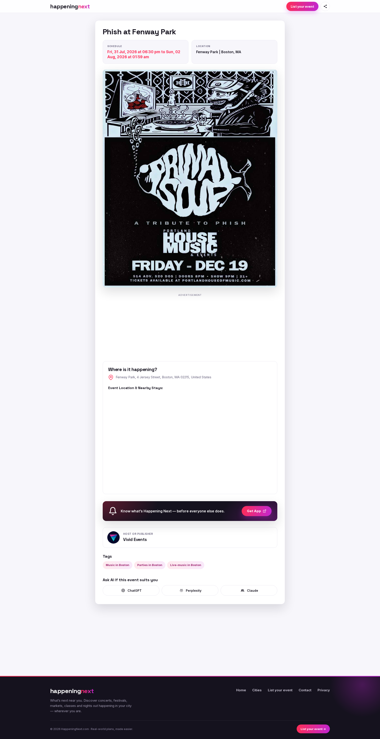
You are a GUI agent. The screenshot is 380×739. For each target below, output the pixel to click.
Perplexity (193, 590)
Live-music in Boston (185, 565)
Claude (252, 590)
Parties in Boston (149, 565)
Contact (305, 690)
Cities (257, 690)
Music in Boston (117, 565)
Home (241, 690)
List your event (302, 6)
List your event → (313, 729)
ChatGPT (135, 590)
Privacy (324, 690)
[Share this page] (325, 6)
